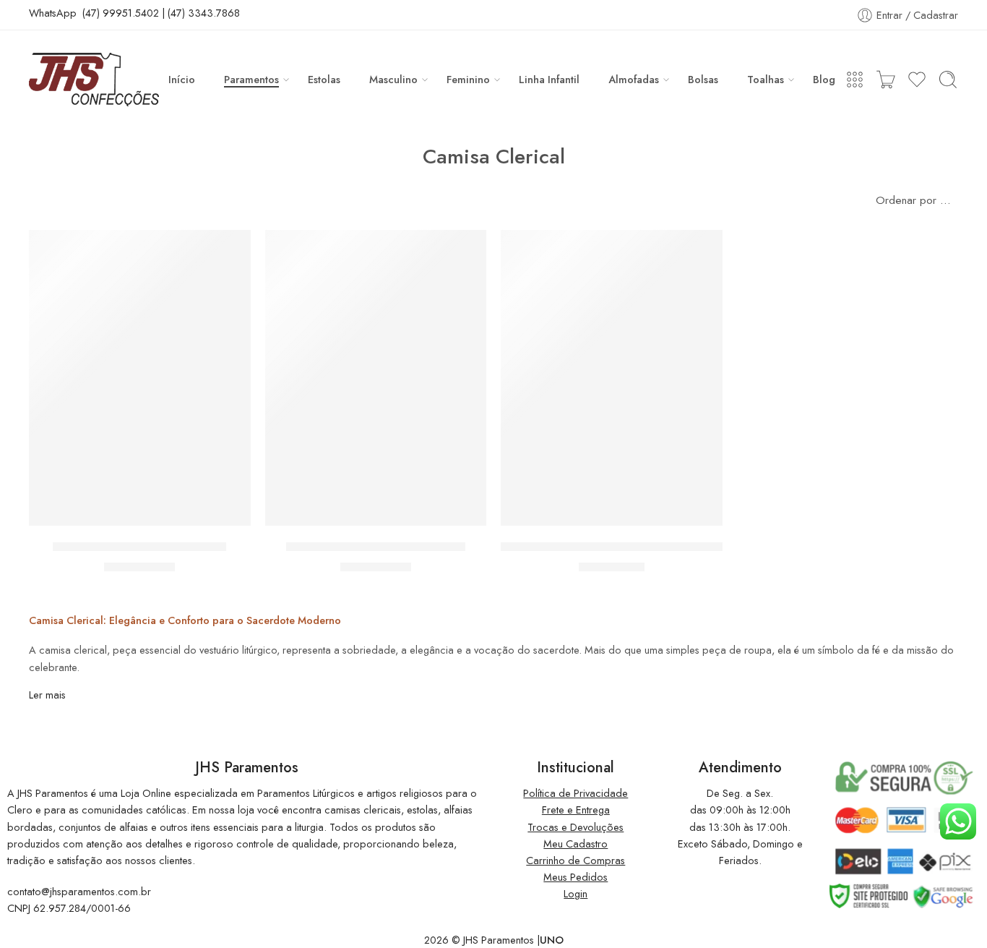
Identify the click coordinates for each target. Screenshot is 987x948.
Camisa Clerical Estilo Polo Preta (139, 547)
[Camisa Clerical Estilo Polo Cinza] (376, 378)
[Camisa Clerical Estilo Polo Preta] (140, 378)
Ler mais (47, 694)
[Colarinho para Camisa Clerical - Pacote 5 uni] (612, 378)
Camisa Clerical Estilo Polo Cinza (375, 547)
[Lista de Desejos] (230, 250)
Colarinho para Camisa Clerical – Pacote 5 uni (625, 547)
